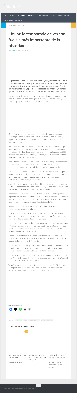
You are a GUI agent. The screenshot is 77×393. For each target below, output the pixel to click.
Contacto (18, 20)
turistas (43, 320)
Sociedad (31, 15)
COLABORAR (8, 20)
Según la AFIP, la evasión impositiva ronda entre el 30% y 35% (37, 357)
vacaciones (49, 320)
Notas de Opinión (64, 15)
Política (12, 15)
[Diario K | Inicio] (12, 6)
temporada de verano (34, 320)
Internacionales (42, 15)
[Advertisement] (38, 66)
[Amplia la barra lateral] (3, 25)
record (25, 320)
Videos (53, 15)
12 (27, 332)
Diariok (14, 51)
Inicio (5, 15)
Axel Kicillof (19, 320)
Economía (21, 15)
